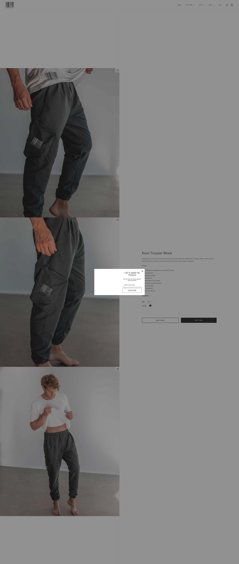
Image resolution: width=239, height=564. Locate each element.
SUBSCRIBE (132, 290)
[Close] (142, 271)
